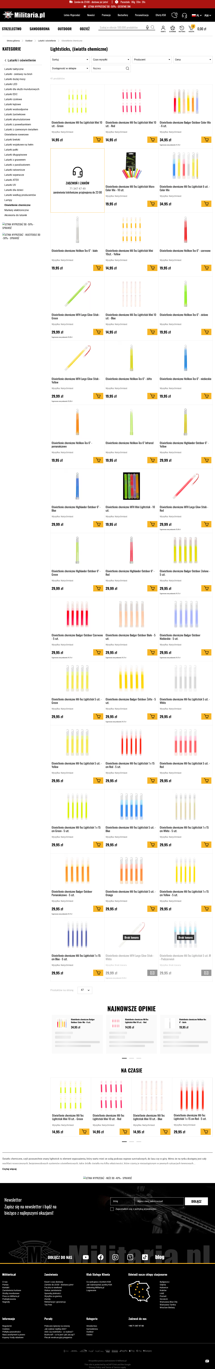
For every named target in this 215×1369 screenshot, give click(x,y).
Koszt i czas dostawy (53, 1282)
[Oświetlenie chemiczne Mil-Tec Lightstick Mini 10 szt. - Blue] (151, 1095)
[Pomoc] (184, 15)
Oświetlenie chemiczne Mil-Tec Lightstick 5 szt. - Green (77, 700)
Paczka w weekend (53, 1287)
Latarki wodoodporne (16, 109)
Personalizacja (142, 15)
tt (140, 1257)
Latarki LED (10, 84)
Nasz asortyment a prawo (13, 1334)
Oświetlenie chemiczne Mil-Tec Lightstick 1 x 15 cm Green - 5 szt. (76, 829)
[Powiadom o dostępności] (152, 973)
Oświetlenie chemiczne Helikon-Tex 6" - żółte (129, 379)
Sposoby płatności (52, 1293)
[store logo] (23, 15)
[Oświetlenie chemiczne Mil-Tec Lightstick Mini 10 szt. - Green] (70, 1095)
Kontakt (5, 1287)
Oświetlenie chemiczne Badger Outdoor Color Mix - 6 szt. (185, 124)
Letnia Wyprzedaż (72, 15)
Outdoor (28, 41)
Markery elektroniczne (16, 210)
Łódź (162, 1293)
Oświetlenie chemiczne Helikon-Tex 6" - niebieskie (185, 379)
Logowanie (91, 1290)
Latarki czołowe (13, 99)
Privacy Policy (95, 1367)
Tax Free (48, 1304)
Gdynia (163, 1284)
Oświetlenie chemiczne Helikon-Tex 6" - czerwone (185, 251)
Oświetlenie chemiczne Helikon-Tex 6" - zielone (184, 315)
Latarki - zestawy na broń (18, 74)
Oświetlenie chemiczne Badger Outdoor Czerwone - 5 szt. (77, 636)
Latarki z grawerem (15, 159)
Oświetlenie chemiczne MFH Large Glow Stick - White (130, 957)
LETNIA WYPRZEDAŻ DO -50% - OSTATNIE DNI (109, 6)
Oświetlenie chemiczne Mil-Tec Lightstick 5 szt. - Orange (131, 893)
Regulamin (7, 1326)
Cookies (6, 1329)
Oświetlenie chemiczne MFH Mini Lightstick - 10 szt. (130, 508)
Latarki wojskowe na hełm (18, 144)
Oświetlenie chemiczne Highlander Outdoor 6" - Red (130, 572)
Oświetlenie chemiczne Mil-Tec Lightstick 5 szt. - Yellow (77, 765)
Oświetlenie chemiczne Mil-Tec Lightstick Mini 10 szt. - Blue (131, 316)
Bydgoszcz (164, 1282)
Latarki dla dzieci (13, 189)
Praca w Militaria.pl (10, 1296)
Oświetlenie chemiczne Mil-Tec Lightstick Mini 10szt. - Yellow (129, 252)
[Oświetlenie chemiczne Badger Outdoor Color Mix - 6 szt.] (62, 1023)
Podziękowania (9, 1299)
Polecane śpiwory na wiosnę (57, 1326)
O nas (5, 1282)
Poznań (163, 1296)
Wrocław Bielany (167, 1307)
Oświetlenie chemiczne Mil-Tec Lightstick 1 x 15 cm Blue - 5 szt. (76, 957)
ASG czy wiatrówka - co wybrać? (58, 1332)
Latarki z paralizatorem (17, 164)
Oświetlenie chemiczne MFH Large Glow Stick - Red (184, 508)
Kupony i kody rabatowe (12, 1337)
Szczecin (164, 1299)
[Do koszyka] (98, 140)
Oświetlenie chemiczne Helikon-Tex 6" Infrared (129, 443)
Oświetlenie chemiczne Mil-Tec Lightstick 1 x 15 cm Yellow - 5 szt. (184, 893)
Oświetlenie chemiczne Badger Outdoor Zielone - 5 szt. (185, 572)
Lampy (8, 200)
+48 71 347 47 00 (136, 1326)
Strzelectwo (91, 1326)
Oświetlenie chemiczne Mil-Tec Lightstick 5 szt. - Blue (131, 829)
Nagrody (6, 1302)
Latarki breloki (12, 139)
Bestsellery (123, 15)
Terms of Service (113, 1367)
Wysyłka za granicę (53, 1296)
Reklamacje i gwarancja (55, 1302)
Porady (48, 1319)
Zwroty (47, 1299)
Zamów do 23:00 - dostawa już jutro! (91, 2)
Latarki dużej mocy (14, 79)
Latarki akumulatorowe (17, 119)
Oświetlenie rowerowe (16, 134)
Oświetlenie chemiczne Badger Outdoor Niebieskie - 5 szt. (180, 636)
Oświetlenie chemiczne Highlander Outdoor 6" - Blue (76, 508)
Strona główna (13, 41)
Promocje (106, 15)
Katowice (164, 1287)
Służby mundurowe (10, 1293)
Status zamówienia (52, 1290)
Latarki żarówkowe (14, 114)
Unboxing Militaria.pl (95, 1287)
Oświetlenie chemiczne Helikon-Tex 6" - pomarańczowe (72, 444)
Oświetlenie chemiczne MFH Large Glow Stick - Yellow (76, 380)
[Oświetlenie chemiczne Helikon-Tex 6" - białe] (170, 1023)
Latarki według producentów (20, 195)
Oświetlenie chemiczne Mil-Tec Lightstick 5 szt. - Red (185, 765)
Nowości (91, 15)
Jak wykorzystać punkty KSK (99, 1284)
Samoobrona (92, 1329)
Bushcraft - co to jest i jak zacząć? (59, 1334)
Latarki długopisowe (15, 154)
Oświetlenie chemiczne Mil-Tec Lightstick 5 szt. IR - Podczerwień (185, 957)
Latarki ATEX (11, 179)
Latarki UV (10, 184)
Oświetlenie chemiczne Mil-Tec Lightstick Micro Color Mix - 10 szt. (130, 188)
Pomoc (5, 1284)
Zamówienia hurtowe (11, 1290)
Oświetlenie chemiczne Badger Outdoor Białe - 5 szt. (131, 636)
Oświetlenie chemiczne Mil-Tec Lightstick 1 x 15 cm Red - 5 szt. (130, 765)
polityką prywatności (145, 1209)
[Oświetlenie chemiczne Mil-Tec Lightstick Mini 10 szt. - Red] (116, 1023)
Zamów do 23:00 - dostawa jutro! (58, 1284)
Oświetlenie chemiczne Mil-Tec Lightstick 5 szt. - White (185, 700)
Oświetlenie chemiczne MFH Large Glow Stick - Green (76, 316)
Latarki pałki (11, 149)
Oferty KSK (161, 15)
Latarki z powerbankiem (17, 124)
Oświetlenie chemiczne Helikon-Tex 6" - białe (75, 251)
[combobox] (126, 27)
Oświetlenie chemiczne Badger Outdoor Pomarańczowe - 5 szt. (72, 893)
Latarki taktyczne (13, 69)
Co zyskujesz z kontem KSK (98, 1282)
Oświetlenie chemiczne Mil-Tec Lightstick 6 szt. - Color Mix (185, 188)
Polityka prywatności (11, 1332)
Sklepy (176, 13)
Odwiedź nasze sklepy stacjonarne (147, 1274)
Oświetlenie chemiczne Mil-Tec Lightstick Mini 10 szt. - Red (131, 124)
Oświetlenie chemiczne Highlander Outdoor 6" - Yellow (184, 444)
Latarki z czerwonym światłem (21, 129)
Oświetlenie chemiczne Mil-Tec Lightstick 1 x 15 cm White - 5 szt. (184, 829)
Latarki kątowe (12, 104)
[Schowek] (172, 29)
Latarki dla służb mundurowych (21, 89)
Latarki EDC (10, 94)
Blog (160, 1257)
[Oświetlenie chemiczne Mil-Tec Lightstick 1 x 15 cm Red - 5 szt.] (192, 1095)
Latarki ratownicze (14, 169)
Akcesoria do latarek (15, 215)
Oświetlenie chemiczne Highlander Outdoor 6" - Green (76, 572)
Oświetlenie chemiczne (17, 205)
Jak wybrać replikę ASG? (55, 1329)
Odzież (89, 1334)
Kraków (163, 1290)
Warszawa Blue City (168, 1302)
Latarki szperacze (14, 174)
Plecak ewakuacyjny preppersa (58, 1337)
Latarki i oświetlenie (47, 41)
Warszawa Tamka (168, 1304)
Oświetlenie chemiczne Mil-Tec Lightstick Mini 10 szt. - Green (77, 124)
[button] (208, 15)
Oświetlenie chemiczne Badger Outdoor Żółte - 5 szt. (131, 700)
